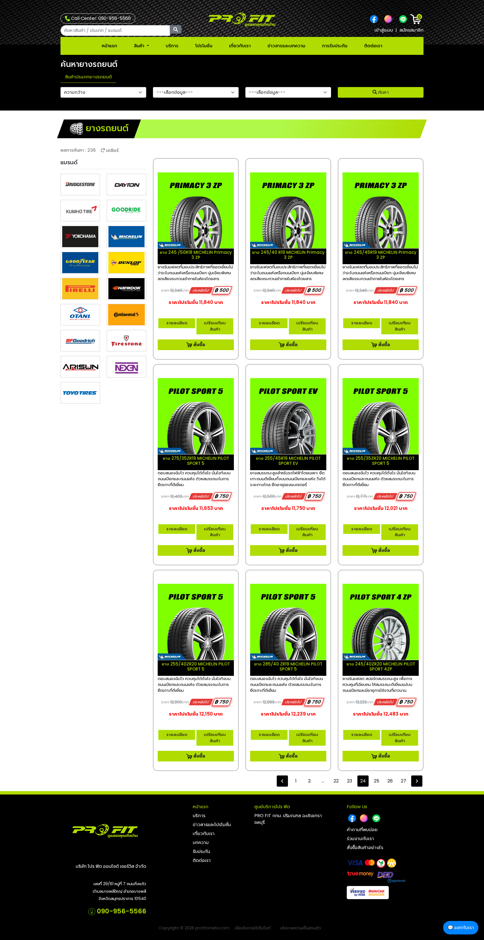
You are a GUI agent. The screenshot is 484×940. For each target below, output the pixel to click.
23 (349, 781)
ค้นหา (383, 92)
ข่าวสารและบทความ (286, 46)
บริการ (172, 46)
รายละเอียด (176, 323)
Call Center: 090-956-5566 (100, 18)
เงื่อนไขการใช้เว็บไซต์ (253, 928)
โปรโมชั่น (203, 46)
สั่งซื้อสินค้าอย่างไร (365, 847)
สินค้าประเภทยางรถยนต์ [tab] (88, 77)
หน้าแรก (109, 46)
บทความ (201, 842)
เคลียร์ (112, 150)
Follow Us (357, 806)
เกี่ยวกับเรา (240, 46)
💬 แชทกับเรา (461, 927)
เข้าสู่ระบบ (383, 30)
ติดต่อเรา (373, 46)
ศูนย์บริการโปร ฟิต (272, 806)
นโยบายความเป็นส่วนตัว (300, 928)
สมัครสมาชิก (411, 30)
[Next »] (416, 781)
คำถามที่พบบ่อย (362, 829)
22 (336, 781)
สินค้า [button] (139, 46)
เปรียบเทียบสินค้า (215, 326)
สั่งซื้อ (198, 344)
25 (376, 781)
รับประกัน (201, 851)
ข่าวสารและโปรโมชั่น (212, 824)
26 (390, 781)
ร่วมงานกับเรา (360, 838)
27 (403, 781)
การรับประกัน (334, 46)
